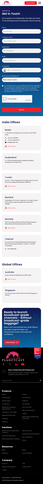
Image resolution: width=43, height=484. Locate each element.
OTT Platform (26, 404)
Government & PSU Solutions (31, 434)
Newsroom (5, 453)
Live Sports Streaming (8, 436)
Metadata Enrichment (8, 415)
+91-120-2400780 (12, 138)
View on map (11, 146)
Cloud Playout (26, 397)
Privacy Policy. (26, 91)
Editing (24, 394)
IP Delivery (25, 401)
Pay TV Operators (27, 437)
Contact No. (6, 66)
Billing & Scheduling (28, 410)
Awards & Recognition (9, 467)
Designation (6, 47)
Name (4, 27)
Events (24, 440)
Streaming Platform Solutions (11, 439)
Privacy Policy (6, 477)
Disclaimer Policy (16, 477)
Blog (3, 450)
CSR (23, 463)
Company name (7, 37)
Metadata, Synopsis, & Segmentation (9, 408)
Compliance (6, 404)
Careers (4, 470)
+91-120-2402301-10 (13, 140)
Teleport (24, 413)
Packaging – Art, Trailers (9, 412)
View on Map (11, 228)
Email (4, 56)
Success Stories (27, 453)
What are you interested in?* (11, 76)
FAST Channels (26, 407)
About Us (4, 463)
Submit (21, 110)
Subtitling (5, 418)
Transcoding (6, 397)
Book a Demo (31, 3)
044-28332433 (11, 249)
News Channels (27, 431)
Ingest (4, 394)
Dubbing (4, 422)
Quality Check (6, 401)
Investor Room (26, 467)
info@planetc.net (12, 142)
